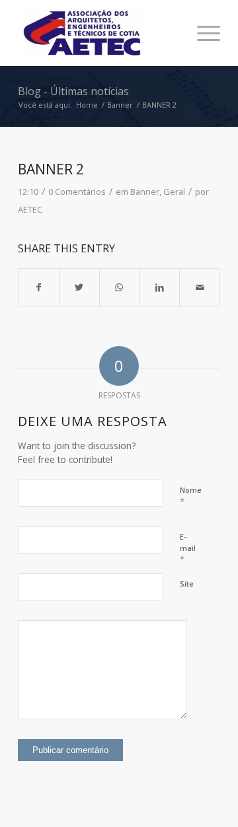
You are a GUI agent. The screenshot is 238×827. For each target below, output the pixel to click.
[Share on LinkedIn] (159, 287)
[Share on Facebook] (39, 287)
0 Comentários (77, 192)
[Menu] (202, 33)
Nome (191, 496)
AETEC (30, 209)
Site (187, 584)
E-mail (188, 548)
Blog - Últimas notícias (73, 91)
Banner (144, 192)
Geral (174, 192)
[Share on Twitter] (79, 287)
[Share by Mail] (199, 287)
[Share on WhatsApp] (119, 287)
